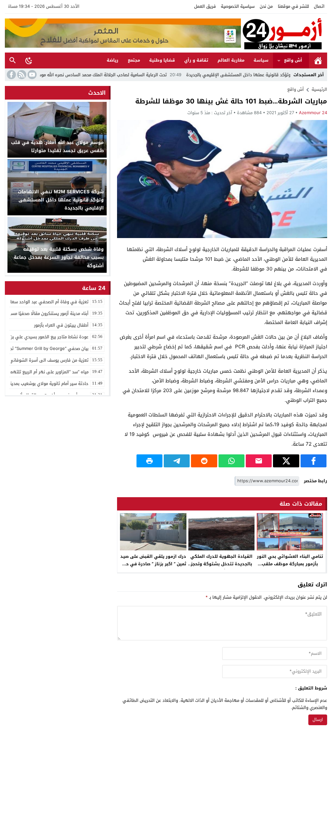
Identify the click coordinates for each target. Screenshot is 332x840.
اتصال (319, 6)
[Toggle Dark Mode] (28, 60)
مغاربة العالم (231, 60)
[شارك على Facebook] (313, 461)
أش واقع (293, 60)
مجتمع (134, 60)
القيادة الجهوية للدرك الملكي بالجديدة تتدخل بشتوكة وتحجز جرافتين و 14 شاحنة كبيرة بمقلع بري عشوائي (221, 567)
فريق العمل (205, 6)
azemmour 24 (313, 113)
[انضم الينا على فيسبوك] (11, 74)
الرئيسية (318, 60)
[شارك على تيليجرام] (176, 461)
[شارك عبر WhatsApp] (231, 461)
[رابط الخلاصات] (21, 74)
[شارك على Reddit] (204, 461)
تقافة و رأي (196, 60)
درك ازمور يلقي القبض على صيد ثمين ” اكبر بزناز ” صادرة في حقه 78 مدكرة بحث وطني (153, 563)
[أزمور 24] (284, 33)
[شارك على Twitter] (286, 461)
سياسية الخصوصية (238, 6)
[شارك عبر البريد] (258, 461)
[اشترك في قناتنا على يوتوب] (31, 74)
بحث (12, 60)
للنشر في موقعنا (293, 6)
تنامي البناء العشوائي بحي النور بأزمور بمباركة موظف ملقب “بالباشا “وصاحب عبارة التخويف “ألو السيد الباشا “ (290, 567)
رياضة (112, 60)
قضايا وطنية (162, 60)
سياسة (261, 60)
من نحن (266, 6)
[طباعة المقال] (149, 461)
